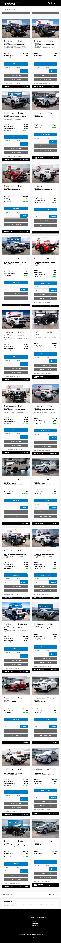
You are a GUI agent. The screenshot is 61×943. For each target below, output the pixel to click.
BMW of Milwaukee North (38, 158)
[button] (28, 28)
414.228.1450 (25, 86)
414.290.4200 (54, 157)
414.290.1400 (54, 377)
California (34, 921)
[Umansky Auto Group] (13, 2)
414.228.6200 (25, 159)
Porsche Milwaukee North (39, 377)
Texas (33, 920)
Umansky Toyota (8, 86)
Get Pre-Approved (16, 79)
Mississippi (35, 925)
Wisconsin (34, 927)
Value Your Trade (16, 75)
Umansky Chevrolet (9, 159)
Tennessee (35, 923)
